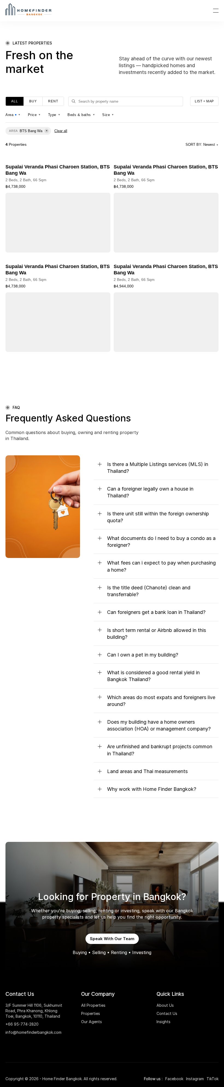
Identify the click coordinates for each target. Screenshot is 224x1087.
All (14, 101)
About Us (165, 1005)
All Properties (93, 1005)
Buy (33, 101)
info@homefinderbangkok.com (33, 1032)
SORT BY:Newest (202, 144)
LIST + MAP (204, 101)
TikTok (213, 1078)
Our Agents (91, 1021)
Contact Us (167, 1013)
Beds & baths (81, 115)
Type (54, 115)
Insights (163, 1021)
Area (13, 115)
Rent (53, 101)
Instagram (195, 1078)
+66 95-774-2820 (22, 1024)
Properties (90, 1013)
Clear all (60, 131)
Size (108, 115)
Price (34, 115)
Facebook (174, 1078)
